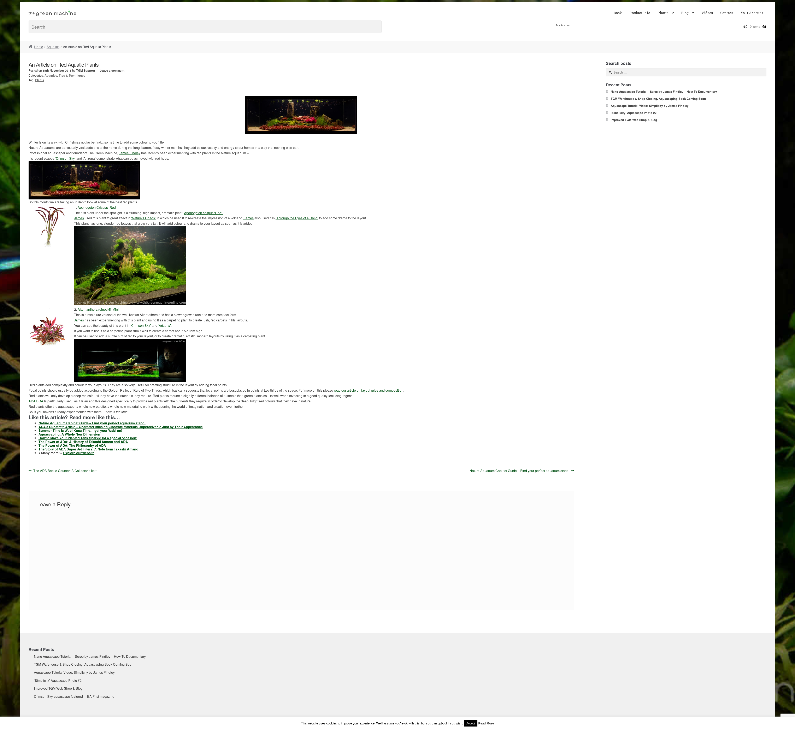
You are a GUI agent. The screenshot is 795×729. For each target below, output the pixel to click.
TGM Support (85, 70)
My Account (563, 25)
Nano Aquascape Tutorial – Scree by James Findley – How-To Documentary (664, 91)
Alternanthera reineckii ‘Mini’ (98, 309)
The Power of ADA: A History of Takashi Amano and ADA (83, 441)
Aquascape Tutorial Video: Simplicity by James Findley (650, 106)
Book (618, 13)
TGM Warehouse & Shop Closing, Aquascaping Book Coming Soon (658, 99)
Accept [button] (470, 723)
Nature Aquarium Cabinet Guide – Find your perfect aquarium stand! (92, 423)
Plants (663, 13)
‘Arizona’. (165, 325)
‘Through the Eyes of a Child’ (297, 218)
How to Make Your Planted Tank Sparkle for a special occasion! (88, 438)
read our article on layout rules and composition (368, 390)
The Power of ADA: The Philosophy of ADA (72, 445)
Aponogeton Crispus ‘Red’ (97, 207)
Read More (486, 723)
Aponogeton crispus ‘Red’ (203, 212)
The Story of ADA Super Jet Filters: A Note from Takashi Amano (88, 449)
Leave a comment (112, 70)
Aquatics (53, 46)
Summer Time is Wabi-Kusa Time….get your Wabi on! (80, 430)
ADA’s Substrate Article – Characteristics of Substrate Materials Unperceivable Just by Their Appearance (121, 426)
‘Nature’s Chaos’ (143, 218)
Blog (685, 13)
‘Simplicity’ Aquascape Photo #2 (633, 113)
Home (38, 46)
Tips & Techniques (72, 75)
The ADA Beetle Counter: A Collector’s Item (65, 471)
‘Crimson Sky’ (65, 158)
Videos (707, 13)
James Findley (129, 153)
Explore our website (78, 452)
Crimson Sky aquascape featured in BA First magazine (74, 696)
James (79, 218)
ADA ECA (36, 401)
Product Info (639, 13)
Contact (726, 13)
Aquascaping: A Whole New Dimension (69, 434)
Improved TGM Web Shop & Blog (634, 120)
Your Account (752, 13)
